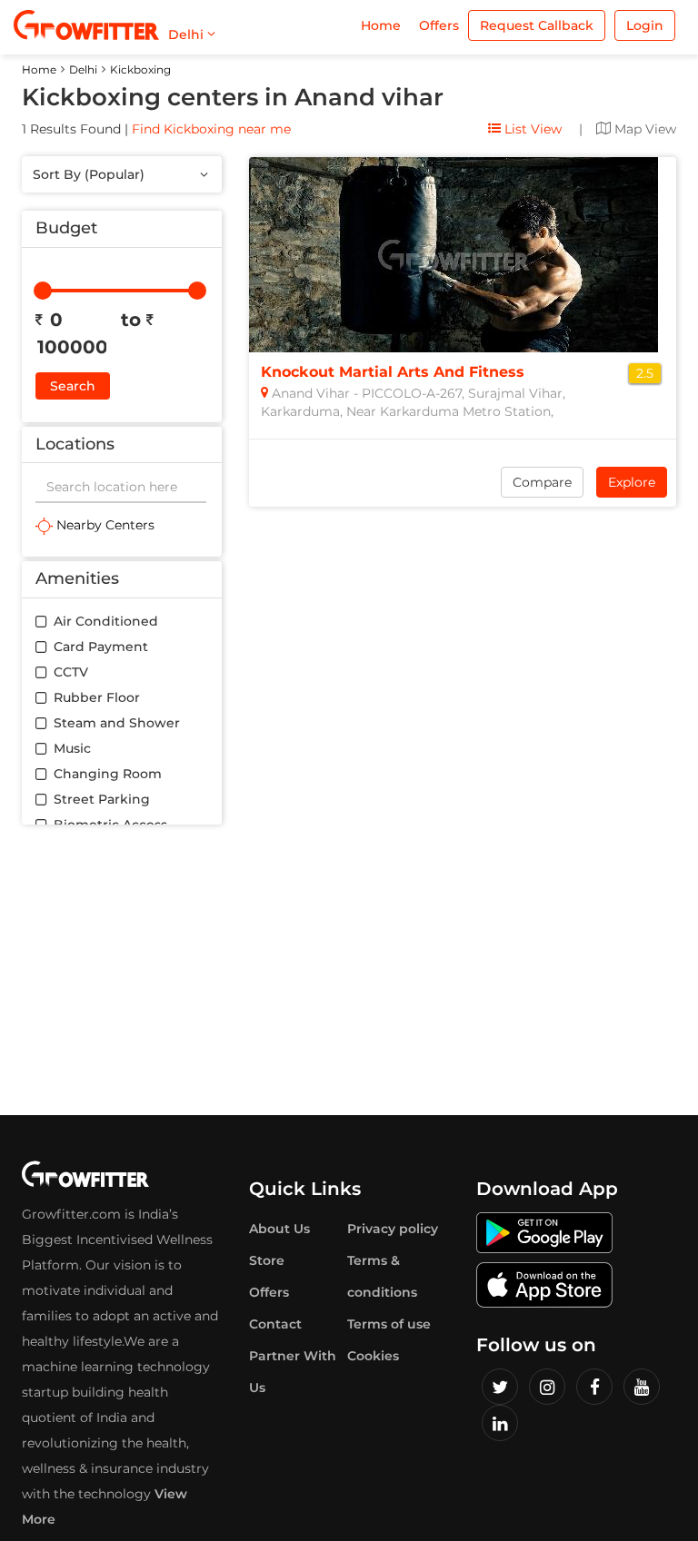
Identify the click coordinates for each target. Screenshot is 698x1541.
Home (381, 25)
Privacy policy (392, 1228)
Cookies (373, 1356)
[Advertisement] (349, 970)
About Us (279, 1228)
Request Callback (536, 25)
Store (266, 1260)
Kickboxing (140, 69)
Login (644, 25)
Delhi (83, 69)
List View (531, 129)
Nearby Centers (104, 525)
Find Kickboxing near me (211, 129)
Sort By (89, 174)
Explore (631, 482)
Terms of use (389, 1324)
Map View (643, 129)
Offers (439, 25)
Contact (275, 1324)
